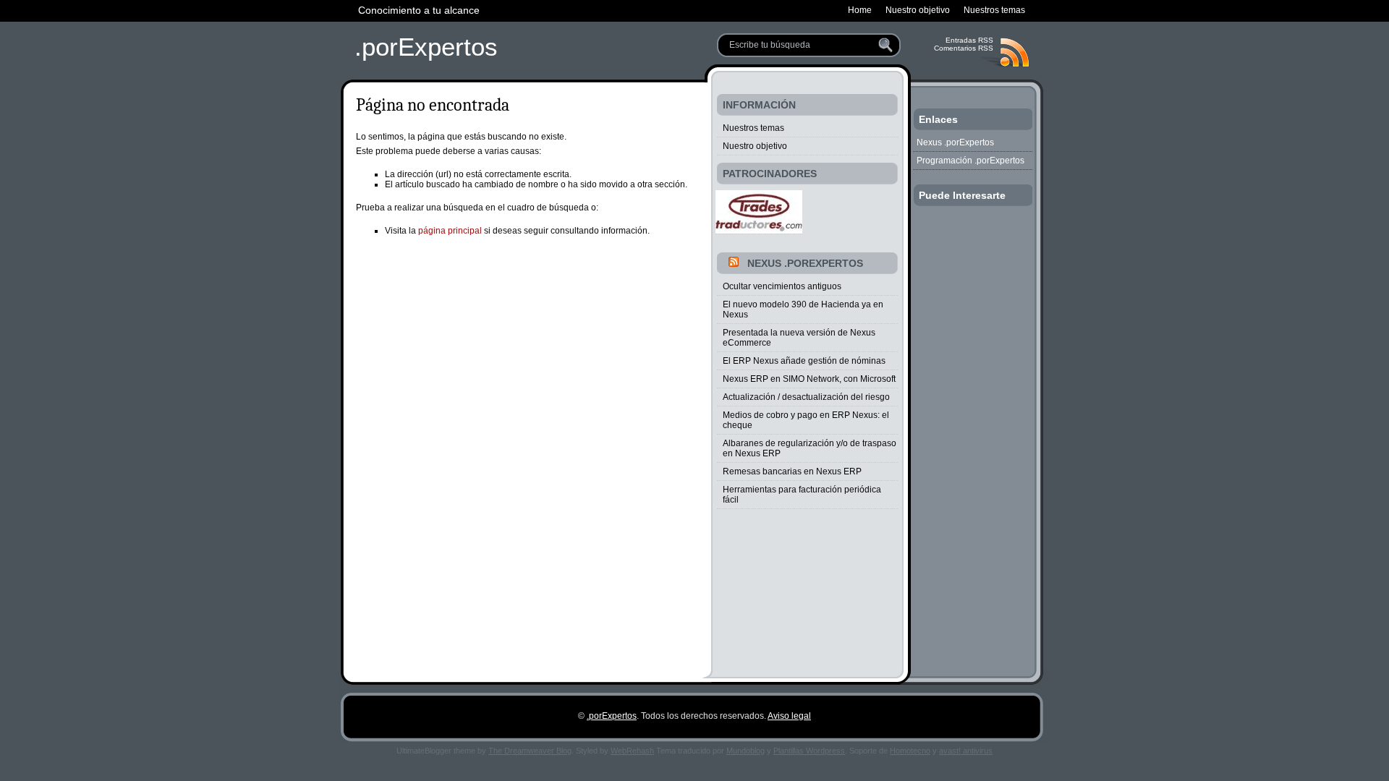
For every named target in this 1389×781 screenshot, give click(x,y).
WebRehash (632, 750)
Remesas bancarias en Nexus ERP (792, 471)
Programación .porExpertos (970, 160)
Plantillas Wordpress (809, 750)
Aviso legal (789, 716)
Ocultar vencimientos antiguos (782, 286)
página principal (450, 231)
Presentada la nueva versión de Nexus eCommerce (799, 338)
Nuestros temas (753, 128)
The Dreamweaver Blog (530, 750)
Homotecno (910, 750)
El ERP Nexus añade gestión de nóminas (804, 361)
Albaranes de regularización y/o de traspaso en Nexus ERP (809, 448)
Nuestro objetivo (755, 146)
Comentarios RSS (963, 48)
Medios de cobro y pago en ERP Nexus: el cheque (806, 420)
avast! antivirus (966, 750)
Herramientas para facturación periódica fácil (802, 495)
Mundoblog (745, 750)
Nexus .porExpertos (805, 263)
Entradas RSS (969, 40)
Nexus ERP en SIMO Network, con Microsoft (809, 379)
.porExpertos (426, 47)
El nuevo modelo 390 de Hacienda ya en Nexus (803, 309)
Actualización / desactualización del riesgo (806, 397)
